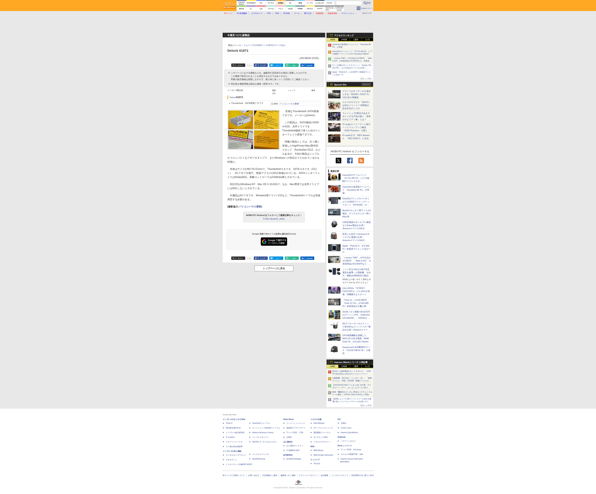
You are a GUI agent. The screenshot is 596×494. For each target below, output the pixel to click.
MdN (312, 446)
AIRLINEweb (319, 423)
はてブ (278, 65)
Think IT (229, 423)
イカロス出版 (316, 419)
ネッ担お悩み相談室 (234, 446)
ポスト (240, 65)
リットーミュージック (295, 423)
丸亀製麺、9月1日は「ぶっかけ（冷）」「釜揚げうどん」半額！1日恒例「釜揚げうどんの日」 (352, 380)
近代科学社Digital (293, 459)
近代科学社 (288, 455)
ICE (339, 419)
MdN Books (318, 450)
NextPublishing (258, 459)
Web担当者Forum (233, 428)
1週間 (355, 40)
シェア (262, 65)
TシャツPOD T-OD (294, 432)
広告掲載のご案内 (269, 475)
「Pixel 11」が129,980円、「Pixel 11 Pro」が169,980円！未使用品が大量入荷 (355, 303)
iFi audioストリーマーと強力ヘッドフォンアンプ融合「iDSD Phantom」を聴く (356, 127)
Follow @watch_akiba (274, 219)
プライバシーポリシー (308, 475)
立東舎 (289, 437)
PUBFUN (341, 437)
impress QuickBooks (349, 432)
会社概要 (324, 475)
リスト (249, 65)
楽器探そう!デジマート (295, 428)
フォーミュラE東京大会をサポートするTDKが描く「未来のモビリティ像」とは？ (356, 116)
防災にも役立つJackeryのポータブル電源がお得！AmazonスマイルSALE (356, 237)
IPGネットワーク (345, 446)
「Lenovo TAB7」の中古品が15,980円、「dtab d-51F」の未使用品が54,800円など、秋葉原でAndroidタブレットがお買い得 (352, 61)
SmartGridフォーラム (261, 423)
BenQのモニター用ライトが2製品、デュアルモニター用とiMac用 (356, 213)
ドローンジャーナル (234, 442)
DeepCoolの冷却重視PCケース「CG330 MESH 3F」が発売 (356, 350)
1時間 (332, 40)
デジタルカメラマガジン (236, 455)
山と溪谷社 (288, 442)
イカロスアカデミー (322, 442)
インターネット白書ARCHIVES (239, 464)
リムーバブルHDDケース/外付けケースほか (264, 45)
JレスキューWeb (321, 437)
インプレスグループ (339, 475)
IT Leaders (230, 437)
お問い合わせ (253, 475)
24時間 (344, 40)
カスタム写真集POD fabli (352, 454)
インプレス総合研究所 (235, 432)
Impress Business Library (262, 432)
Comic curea (346, 428)
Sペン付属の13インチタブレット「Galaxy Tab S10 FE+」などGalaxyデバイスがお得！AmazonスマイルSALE (351, 68)
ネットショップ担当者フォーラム (266, 428)
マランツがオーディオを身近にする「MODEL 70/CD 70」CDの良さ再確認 (356, 94)
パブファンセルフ (348, 441)
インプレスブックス (260, 454)
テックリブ (315, 460)
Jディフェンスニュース (323, 428)
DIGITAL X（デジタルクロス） (265, 442)
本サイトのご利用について (233, 475)
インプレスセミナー (260, 437)
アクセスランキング (344, 35)
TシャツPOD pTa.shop (351, 450)
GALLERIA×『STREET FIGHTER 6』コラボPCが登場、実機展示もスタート (356, 291)
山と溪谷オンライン (294, 446)
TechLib (317, 463)
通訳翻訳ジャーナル (322, 432)
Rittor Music (288, 419)
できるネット (231, 460)
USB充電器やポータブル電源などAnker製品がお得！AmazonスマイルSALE (356, 225)
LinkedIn (309, 65)
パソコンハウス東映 (289, 104)
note (294, 65)
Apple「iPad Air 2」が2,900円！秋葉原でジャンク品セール (356, 249)
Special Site (340, 84)
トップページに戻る (274, 268)
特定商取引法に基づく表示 (362, 475)
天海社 (343, 423)
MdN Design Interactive (323, 455)
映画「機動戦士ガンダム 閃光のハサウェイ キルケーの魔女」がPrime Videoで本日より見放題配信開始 (352, 394)
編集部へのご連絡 (288, 475)
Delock (233, 97)
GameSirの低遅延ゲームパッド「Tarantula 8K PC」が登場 (356, 190)
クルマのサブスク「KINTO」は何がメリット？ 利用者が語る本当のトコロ (356, 105)
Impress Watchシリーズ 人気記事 (351, 362)
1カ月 (367, 40)
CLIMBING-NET (293, 450)
